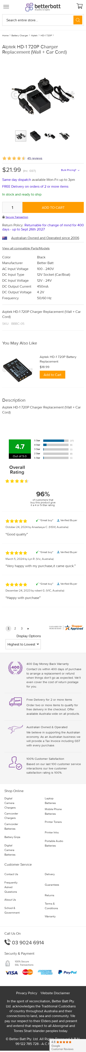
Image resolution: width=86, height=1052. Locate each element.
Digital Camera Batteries (9, 849)
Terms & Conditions (51, 906)
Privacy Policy (26, 993)
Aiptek (34, 35)
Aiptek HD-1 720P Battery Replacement (58, 359)
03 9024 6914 (27, 942)
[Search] (77, 20)
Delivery (50, 874)
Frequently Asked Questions (10, 887)
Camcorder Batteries (11, 826)
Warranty (50, 916)
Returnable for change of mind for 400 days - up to (43, 227)
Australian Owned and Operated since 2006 (45, 238)
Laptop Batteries (50, 800)
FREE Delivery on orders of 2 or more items (35, 186)
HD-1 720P (46, 35)
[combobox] (43, 20)
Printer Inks (52, 832)
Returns (49, 895)
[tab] (43, 343)
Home (5, 35)
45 (34, 158)
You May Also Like (19, 343)
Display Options (29, 636)
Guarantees (52, 885)
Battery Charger (19, 35)
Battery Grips (12, 837)
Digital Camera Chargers (10, 802)
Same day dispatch (17, 179)
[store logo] (43, 7)
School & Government (12, 910)
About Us (10, 899)
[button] (37, 136)
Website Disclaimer (55, 993)
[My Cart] (80, 6)
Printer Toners (53, 822)
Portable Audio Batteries (54, 843)
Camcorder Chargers (11, 816)
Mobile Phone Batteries (53, 811)
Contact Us (11, 874)
